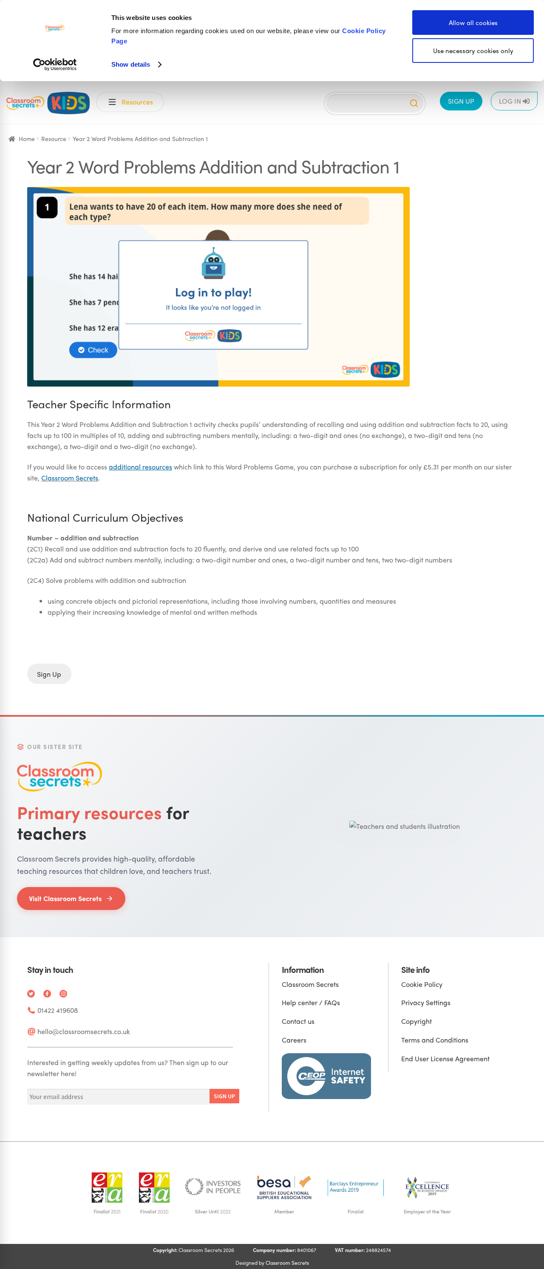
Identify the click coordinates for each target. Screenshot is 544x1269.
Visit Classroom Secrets (65, 898)
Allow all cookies (473, 22)
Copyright (416, 1021)
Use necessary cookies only (473, 50)
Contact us (298, 1021)
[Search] (414, 103)
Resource (53, 138)
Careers (294, 1040)
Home (27, 138)
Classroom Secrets (69, 478)
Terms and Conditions (434, 1040)
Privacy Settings (425, 1002)
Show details (130, 64)
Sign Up (49, 673)
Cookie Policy (421, 984)
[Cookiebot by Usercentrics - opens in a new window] (55, 64)
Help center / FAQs (311, 1002)
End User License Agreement (445, 1058)
